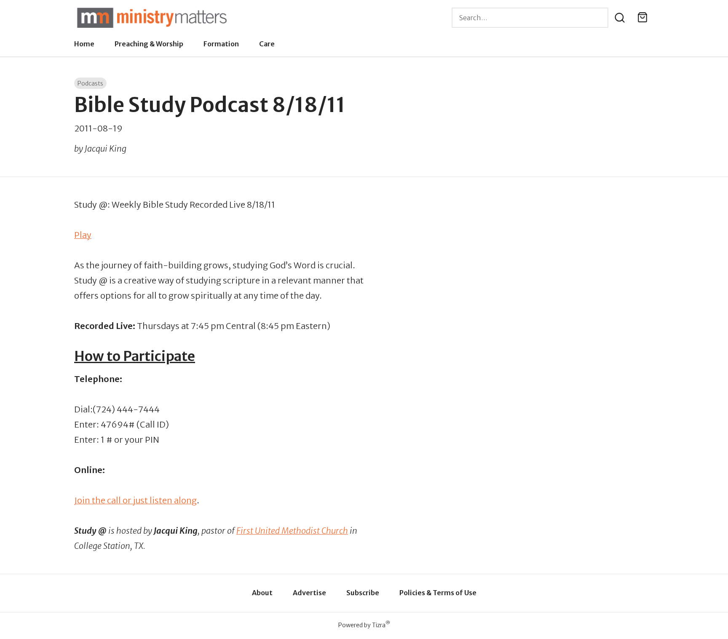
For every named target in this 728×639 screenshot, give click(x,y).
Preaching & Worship (149, 44)
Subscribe (362, 592)
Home (84, 44)
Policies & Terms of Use (437, 592)
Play (82, 235)
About (262, 592)
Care (267, 44)
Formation (221, 44)
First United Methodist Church (292, 530)
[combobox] (530, 18)
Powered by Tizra (364, 625)
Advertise (309, 592)
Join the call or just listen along (135, 500)
